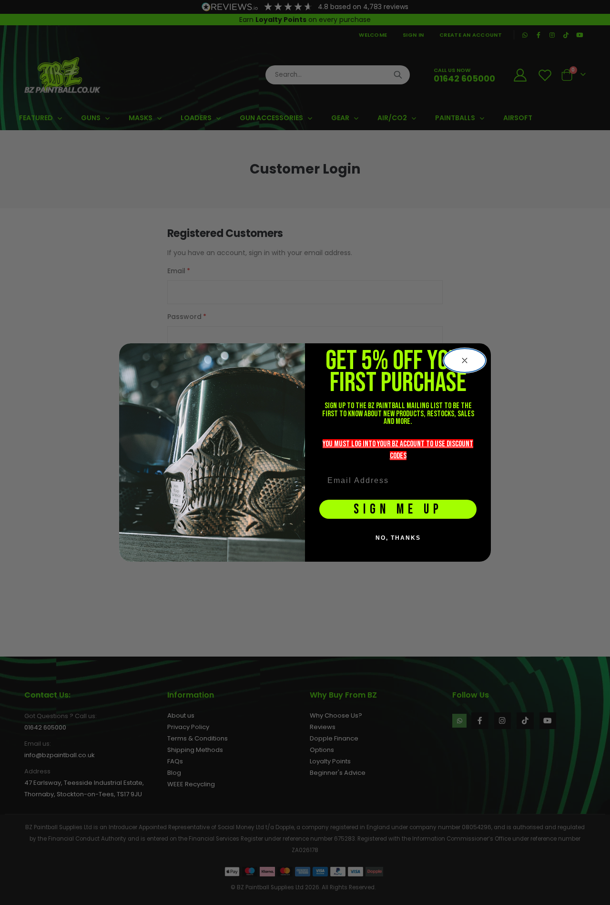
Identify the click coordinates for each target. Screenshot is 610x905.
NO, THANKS (398, 538)
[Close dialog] (464, 360)
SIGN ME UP (398, 509)
